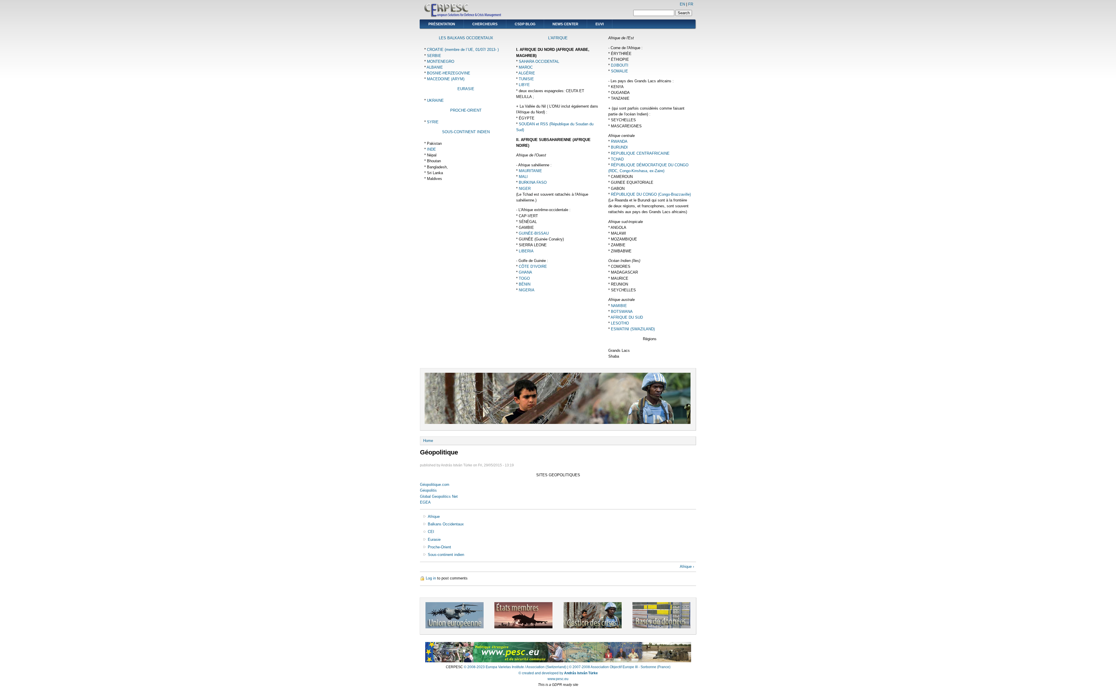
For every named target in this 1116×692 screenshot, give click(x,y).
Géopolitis (428, 490)
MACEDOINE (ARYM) (445, 79)
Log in (431, 578)
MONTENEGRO (440, 61)
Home (428, 440)
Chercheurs (485, 24)
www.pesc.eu (558, 679)
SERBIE (434, 55)
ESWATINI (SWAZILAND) (633, 329)
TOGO (524, 278)
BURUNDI (619, 147)
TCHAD (617, 159)
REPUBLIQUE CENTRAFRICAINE (640, 153)
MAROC (526, 67)
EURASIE (465, 89)
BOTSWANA (622, 311)
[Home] (463, 16)
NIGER (525, 188)
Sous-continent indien (446, 554)
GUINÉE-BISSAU (534, 233)
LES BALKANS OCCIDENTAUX (466, 38)
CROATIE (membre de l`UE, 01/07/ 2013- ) (463, 49)
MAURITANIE (530, 171)
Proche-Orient (439, 547)
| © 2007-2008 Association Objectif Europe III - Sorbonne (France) (618, 667)
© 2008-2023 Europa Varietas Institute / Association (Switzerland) (515, 667)
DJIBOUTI (619, 65)
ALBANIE (435, 67)
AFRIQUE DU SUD (627, 317)
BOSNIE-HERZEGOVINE (448, 73)
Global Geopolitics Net (439, 496)
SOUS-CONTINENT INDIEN (466, 132)
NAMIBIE (619, 306)
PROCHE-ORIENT (466, 110)
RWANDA (619, 141)
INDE (431, 149)
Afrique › (687, 566)
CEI (431, 531)
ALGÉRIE (526, 73)
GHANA (525, 272)
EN (682, 4)
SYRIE (433, 122)
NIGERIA (526, 290)
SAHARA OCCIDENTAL (539, 61)
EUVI (599, 24)
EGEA (425, 502)
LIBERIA (526, 251)
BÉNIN (524, 284)
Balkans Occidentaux (446, 524)
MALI (523, 176)
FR (690, 4)
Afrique (434, 516)
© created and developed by (558, 673)
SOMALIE (619, 71)
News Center (565, 24)
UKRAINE (435, 100)
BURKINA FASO (533, 182)
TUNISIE (526, 79)
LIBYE (524, 85)
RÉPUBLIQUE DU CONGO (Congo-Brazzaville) (651, 194)
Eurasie (434, 539)
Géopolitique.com (434, 484)
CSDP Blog (525, 24)
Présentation (441, 24)
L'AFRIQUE (558, 38)
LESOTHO (620, 323)
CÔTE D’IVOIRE (533, 266)
